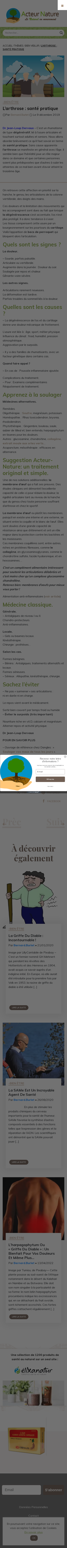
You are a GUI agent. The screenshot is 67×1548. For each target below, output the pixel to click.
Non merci (50, 786)
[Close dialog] (65, 757)
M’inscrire (50, 779)
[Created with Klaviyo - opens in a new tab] (33, 792)
